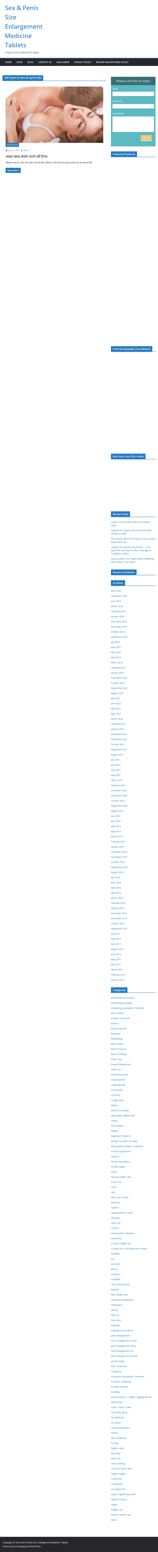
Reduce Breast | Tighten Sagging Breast (131, 1397)
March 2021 (117, 780)
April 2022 (116, 713)
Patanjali (115, 1325)
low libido (115, 1279)
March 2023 (117, 662)
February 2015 (118, 974)
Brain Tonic (116, 1059)
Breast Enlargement (121, 1064)
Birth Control (117, 1043)
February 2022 (118, 723)
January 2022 (117, 729)
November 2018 (119, 856)
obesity (114, 1310)
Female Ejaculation (120, 1161)
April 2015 (116, 964)
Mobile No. (117, 101)
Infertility (115, 1253)
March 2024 (117, 606)
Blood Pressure (118, 1048)
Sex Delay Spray (119, 1412)
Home (8, 62)
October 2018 (118, 862)
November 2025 (119, 595)
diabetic (115, 1130)
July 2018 (115, 877)
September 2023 (119, 636)
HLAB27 (115, 1228)
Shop (20, 62)
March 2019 (117, 836)
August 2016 (117, 949)
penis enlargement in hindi (124, 1356)
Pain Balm (116, 1320)
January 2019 (117, 846)
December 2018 (119, 851)
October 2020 (118, 800)
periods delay (117, 1361)
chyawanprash (118, 1084)
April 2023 (116, 657)
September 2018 (119, 867)
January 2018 (117, 908)
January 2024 (117, 616)
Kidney (114, 1269)
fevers (114, 1171)
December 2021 (119, 734)
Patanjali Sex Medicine (122, 1330)
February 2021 (118, 785)
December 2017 (119, 913)
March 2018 (117, 897)
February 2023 (118, 667)
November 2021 (119, 739)
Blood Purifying (118, 1054)
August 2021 (117, 754)
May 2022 (116, 708)
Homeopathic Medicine (122, 1233)
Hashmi (114, 1207)
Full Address (118, 113)
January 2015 (117, 979)
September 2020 (119, 805)
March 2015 (117, 969)
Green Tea (116, 1182)
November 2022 (119, 677)
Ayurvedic (116, 1033)
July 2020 (115, 816)
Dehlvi (114, 1120)
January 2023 (117, 672)
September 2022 (119, 688)
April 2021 (116, 775)
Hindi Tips (116, 1223)
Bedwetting (116, 1038)
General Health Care (121, 1176)
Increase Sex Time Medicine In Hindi (129, 1248)
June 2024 (116, 601)
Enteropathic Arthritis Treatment (127, 1146)
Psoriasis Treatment (121, 1381)
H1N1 (114, 1187)
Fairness (115, 1156)
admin (26, 150)
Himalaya (115, 1217)
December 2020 (119, 790)
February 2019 (118, 841)
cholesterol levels (119, 1074)
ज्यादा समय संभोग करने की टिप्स (26, 156)
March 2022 (117, 718)
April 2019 (116, 831)
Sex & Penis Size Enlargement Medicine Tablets (24, 26)
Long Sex (115, 1274)
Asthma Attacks (119, 1028)
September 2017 (119, 928)
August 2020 (117, 810)
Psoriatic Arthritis (119, 1386)
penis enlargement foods (123, 1345)
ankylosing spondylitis (122, 1002)
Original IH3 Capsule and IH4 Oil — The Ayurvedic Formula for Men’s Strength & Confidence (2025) (131, 550)
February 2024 (118, 611)
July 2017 (115, 933)
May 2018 (116, 887)
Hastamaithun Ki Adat (122, 1212)
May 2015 (116, 959)
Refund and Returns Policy (112, 62)
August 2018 (117, 872)
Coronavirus (117, 1089)
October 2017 (118, 923)
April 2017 (116, 943)
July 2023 (115, 642)
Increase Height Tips (121, 1243)
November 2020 (119, 795)
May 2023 (116, 652)
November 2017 (119, 918)
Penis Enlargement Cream (124, 1340)
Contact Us (45, 62)
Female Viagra (118, 1166)
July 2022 (115, 698)
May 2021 (116, 769)
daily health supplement (123, 1115)
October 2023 (118, 631)
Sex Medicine (12, 145)
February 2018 (118, 903)
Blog (30, 62)
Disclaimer (63, 62)
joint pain (115, 1263)
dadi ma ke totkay (120, 1110)
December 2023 (119, 621)
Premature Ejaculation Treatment (127, 1376)
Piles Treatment (119, 1366)
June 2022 (116, 703)
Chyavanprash (118, 1079)
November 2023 (119, 626)
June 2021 (116, 764)
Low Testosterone (120, 1284)
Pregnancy (116, 1371)
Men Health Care (119, 1294)
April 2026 (116, 590)
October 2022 (118, 682)
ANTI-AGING (117, 1013)
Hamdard (115, 1202)
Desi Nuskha (117, 1125)
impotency (116, 1238)
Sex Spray (116, 1422)
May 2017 (116, 938)
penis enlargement (120, 1335)
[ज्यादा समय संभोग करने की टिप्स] (54, 115)
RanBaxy (115, 1391)
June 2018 (116, 882)
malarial (115, 1289)
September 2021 (119, 749)
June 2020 (116, 821)
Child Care (116, 1069)
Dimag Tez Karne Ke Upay (124, 1141)
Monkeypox (117, 1304)
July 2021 (115, 759)
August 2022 (117, 693)
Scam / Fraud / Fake (121, 1407)
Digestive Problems (120, 1135)
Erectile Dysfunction (121, 1151)
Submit (146, 138)
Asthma (115, 1023)
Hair (113, 1192)
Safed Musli (117, 1402)
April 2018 (116, 892)
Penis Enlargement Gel (122, 1350)
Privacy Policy (82, 62)
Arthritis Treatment (120, 1018)
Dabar (114, 1105)
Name (115, 88)
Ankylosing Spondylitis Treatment (127, 1008)
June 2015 (116, 954)
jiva (112, 1258)
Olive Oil (115, 1315)
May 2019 (116, 826)
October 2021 (118, 744)
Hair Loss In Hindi (119, 1197)
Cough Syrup (117, 1100)
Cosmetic (115, 1095)
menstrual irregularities (122, 1299)
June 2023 (116, 647)
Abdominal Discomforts (123, 997)
